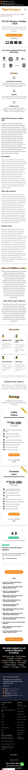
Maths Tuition (20, 724)
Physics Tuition (21, 727)
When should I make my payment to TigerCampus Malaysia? (13, 596)
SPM (2, 722)
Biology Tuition (20, 714)
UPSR (2, 716)
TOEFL (3, 733)
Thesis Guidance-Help (6, 741)
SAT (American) (5, 727)
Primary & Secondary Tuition (21, 705)
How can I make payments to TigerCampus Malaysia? (11, 591)
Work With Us (14, 754)
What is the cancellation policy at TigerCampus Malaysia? (12, 600)
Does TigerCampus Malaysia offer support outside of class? (12, 631)
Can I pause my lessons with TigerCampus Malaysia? (11, 605)
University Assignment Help (8, 744)
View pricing (14, 38)
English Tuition (20, 722)
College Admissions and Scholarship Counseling (7, 738)
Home (2, 14)
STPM (2, 724)
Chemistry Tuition (21, 716)
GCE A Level (4, 707)
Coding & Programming (20, 738)
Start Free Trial (14, 455)
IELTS (2, 714)
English (6, 769)
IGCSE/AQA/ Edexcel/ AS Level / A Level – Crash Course (7, 748)
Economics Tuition (21, 719)
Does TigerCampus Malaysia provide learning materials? (13, 609)
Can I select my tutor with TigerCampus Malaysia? (14, 622)
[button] (4, 565)
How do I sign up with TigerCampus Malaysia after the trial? (13, 587)
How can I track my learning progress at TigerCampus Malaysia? (14, 618)
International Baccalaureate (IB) (8, 710)
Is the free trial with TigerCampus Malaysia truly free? (12, 583)
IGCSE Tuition (16, 14)
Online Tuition (20, 711)
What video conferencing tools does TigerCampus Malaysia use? (13, 614)
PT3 (2, 719)
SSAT (2, 730)
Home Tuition (20, 708)
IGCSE (3, 704)
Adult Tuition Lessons (20, 733)
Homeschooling (21, 730)
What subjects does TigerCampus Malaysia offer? (12, 627)
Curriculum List (8, 14)
